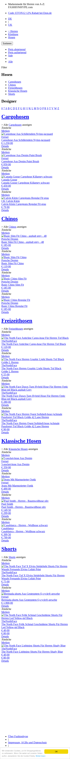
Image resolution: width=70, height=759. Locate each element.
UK (10, 24)
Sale (10, 55)
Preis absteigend (16, 49)
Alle (10, 61)
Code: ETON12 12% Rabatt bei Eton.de (30, 13)
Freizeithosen (15, 87)
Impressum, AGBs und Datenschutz (27, 742)
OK (56, 751)
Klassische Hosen (17, 90)
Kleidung (13, 34)
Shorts (11, 94)
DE (10, 18)
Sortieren (7, 43)
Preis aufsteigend (17, 52)
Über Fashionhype (18, 736)
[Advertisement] (35, 697)
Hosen (11, 37)
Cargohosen (14, 81)
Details (5, 146)
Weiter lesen (41, 756)
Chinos (12, 84)
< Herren (13, 31)
